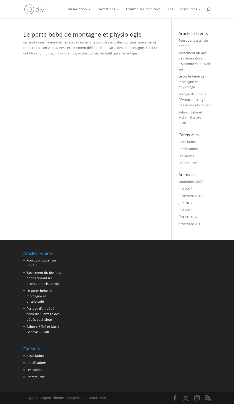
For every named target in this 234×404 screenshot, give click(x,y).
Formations (106, 9)
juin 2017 (185, 203)
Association (187, 142)
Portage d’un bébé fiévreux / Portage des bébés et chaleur (194, 99)
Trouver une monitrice (143, 9)
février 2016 (187, 217)
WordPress (97, 398)
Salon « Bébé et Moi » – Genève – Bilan (191, 117)
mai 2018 (185, 188)
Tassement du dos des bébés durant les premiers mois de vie (44, 278)
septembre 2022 (190, 181)
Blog (170, 9)
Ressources (188, 9)
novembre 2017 (190, 196)
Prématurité (187, 163)
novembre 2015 (190, 224)
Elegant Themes (52, 398)
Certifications (188, 149)
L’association (76, 9)
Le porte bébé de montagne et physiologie (82, 34)
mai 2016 (185, 209)
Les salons (186, 156)
